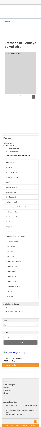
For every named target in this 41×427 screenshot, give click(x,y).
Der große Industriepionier (15, 414)
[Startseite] (20, 11)
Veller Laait (9, 291)
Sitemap (6, 393)
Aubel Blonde (10, 167)
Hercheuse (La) (11, 192)
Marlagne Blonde (12, 202)
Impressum (7, 387)
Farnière (9, 182)
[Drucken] (4, 31)
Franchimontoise (11, 187)
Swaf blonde (10, 252)
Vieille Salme (10, 296)
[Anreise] (8, 31)
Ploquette (9, 227)
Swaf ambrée (10, 247)
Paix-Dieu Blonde (12, 217)
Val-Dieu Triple (11, 281)
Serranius (9, 232)
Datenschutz (7, 390)
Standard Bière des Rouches (16, 237)
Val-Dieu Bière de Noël (13, 262)
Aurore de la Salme (12, 172)
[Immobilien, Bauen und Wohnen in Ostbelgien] (16, 2)
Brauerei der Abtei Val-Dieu (14, 312)
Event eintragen (9, 385)
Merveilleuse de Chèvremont (16, 207)
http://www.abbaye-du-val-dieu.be (18, 155)
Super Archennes (12, 242)
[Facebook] (12, 31)
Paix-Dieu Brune (11, 222)
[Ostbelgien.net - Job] (20, 352)
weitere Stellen (11, 365)
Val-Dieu (7, 308)
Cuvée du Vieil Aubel (13, 177)
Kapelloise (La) (11, 197)
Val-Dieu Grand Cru (12, 276)
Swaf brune (10, 257)
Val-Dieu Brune (11, 271)
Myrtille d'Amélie (11, 212)
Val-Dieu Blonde (11, 266)
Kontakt (6, 382)
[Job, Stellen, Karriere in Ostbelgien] (29, 2)
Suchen (20, 342)
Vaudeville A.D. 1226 (12, 286)
